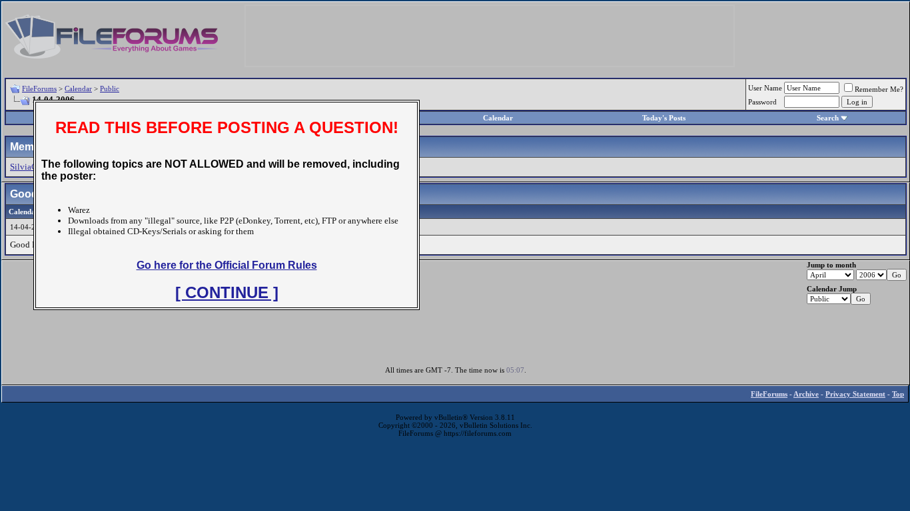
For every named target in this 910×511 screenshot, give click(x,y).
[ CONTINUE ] (226, 292)
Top (898, 394)
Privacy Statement (855, 394)
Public (109, 88)
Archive (806, 394)
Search (828, 118)
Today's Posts (663, 118)
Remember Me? (879, 89)
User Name (765, 88)
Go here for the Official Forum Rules (227, 265)
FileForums (39, 88)
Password (762, 102)
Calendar (78, 88)
